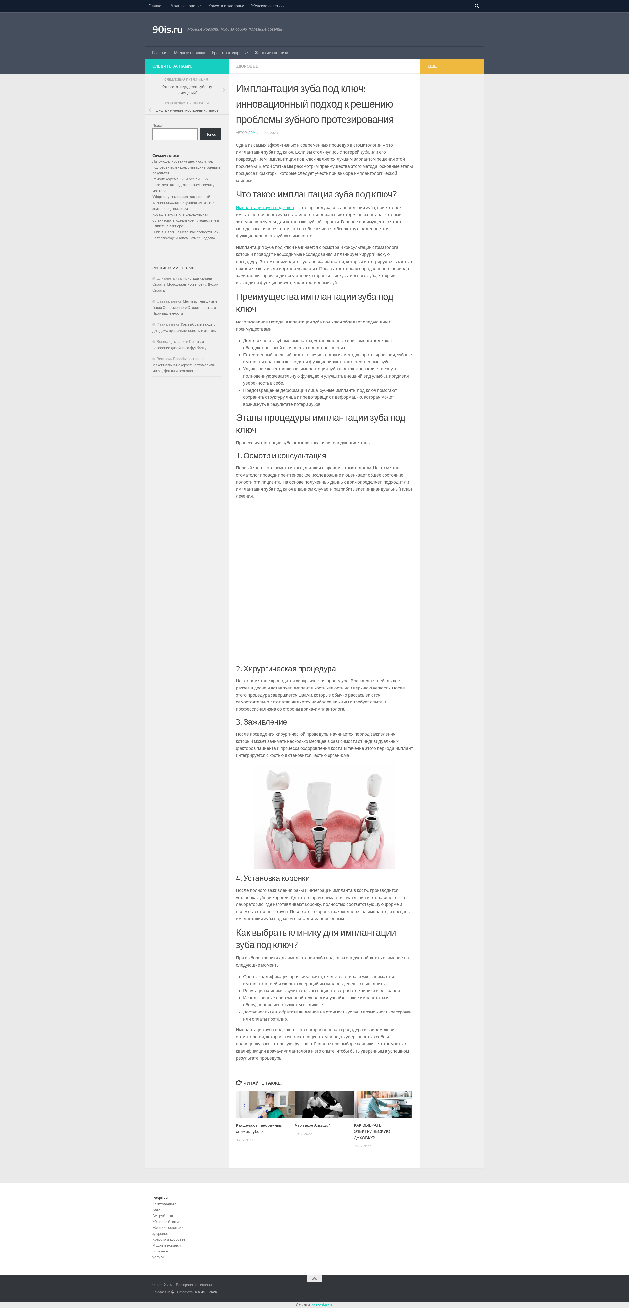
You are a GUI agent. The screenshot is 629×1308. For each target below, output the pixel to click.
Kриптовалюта (164, 1204)
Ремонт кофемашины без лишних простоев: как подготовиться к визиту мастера (183, 185)
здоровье (247, 66)
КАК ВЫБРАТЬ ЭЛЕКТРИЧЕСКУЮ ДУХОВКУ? (372, 1131)
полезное (160, 1251)
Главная (156, 6)
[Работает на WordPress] (172, 1292)
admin (253, 133)
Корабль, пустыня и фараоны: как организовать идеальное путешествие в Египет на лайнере (185, 220)
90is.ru (167, 29)
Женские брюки (165, 1222)
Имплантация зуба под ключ (265, 207)
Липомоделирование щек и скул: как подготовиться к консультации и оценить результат (186, 167)
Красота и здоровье (226, 6)
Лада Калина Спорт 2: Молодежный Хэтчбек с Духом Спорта (185, 284)
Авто (156, 1210)
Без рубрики (162, 1216)
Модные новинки (186, 6)
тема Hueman (207, 1292)
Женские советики (268, 6)
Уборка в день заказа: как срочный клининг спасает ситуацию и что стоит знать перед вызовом (184, 203)
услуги (158, 1257)
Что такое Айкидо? (312, 1125)
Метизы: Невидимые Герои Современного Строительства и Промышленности (184, 307)
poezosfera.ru (322, 1305)
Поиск (157, 125)
